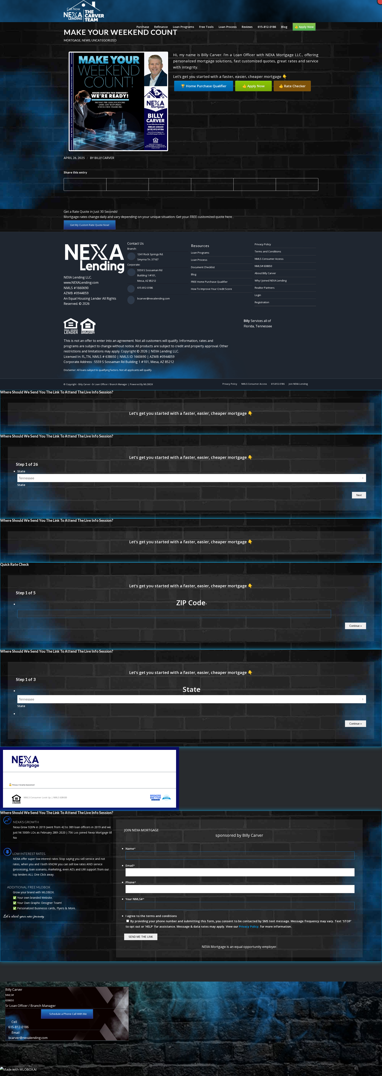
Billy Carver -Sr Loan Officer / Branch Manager (102, 384)
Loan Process (199, 260)
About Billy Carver (265, 273)
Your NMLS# (135, 899)
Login (258, 295)
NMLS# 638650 (263, 266)
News (86, 40)
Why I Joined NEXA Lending (270, 280)
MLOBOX (148, 384)
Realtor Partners (265, 287)
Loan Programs (200, 252)
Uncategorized (104, 40)
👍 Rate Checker (292, 86)
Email (130, 865)
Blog (193, 274)
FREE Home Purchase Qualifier (209, 281)
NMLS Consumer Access (269, 259)
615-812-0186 (145, 287)
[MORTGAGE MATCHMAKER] (379, 538)
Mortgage (72, 40)
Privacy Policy (263, 244)
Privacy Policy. (249, 926)
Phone (131, 882)
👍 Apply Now (253, 86)
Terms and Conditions (268, 251)
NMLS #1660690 (76, 288)
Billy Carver (104, 158)
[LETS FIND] (3, 538)
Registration (262, 302)
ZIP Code (191, 602)
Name (130, 848)
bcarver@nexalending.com (153, 298)
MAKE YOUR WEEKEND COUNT (120, 32)
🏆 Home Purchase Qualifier (203, 86)
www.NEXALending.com (81, 282)
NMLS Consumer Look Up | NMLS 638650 (45, 797)
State (21, 471)
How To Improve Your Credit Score (211, 289)
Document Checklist (203, 267)
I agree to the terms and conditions (151, 916)
